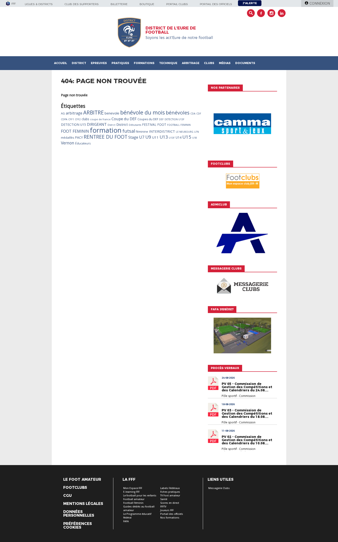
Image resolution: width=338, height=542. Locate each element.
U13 (164, 137)
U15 (186, 137)
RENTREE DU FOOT (105, 136)
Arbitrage (190, 63)
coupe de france (100, 119)
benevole (112, 113)
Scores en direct (169, 502)
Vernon (67, 143)
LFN (196, 131)
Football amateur (133, 499)
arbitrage (74, 113)
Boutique (147, 4)
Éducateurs (83, 143)
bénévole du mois (142, 112)
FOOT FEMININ (75, 131)
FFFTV (163, 506)
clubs (85, 119)
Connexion (319, 3)
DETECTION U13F (174, 119)
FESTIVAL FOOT (154, 124)
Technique (168, 63)
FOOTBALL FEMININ (179, 124)
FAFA (126, 521)
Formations (144, 63)
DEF (161, 119)
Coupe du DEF (124, 118)
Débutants (135, 124)
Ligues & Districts (39, 4)
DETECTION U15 (73, 124)
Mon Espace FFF (132, 488)
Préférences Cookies (77, 525)
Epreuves (99, 63)
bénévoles (177, 112)
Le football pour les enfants (139, 495)
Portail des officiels (216, 4)
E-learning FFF (131, 491)
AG (63, 113)
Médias (225, 63)
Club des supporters (82, 4)
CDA (192, 113)
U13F (172, 137)
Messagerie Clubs (219, 488)
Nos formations (169, 517)
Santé (163, 499)
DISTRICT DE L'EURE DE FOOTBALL (171, 30)
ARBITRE (93, 112)
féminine (142, 132)
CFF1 (71, 119)
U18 (194, 137)
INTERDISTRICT (162, 131)
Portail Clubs (177, 4)
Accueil (60, 63)
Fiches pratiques (170, 491)
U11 (155, 137)
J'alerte (250, 3)
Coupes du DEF (147, 119)
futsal (128, 131)
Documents (245, 63)
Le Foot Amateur (82, 479)
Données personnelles (78, 513)
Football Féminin (133, 502)
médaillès (67, 138)
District (79, 63)
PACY (79, 137)
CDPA (64, 119)
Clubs (209, 63)
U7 (141, 137)
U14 (178, 137)
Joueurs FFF (167, 510)
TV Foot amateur (170, 495)
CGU (67, 496)
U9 (148, 137)
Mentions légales (83, 504)
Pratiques (120, 63)
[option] (242, 125)
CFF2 (78, 119)
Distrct (111, 124)
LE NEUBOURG (184, 131)
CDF (198, 113)
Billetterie (119, 4)
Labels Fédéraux (170, 488)
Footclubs (75, 487)
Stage (133, 137)
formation (105, 130)
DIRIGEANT (97, 124)
